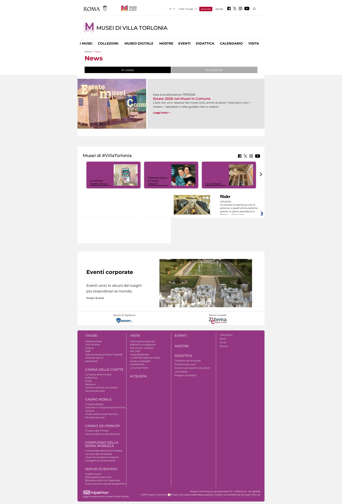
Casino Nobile (98, 399)
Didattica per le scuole (188, 360)
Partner (224, 346)
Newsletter (91, 361)
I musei (86, 43)
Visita (253, 43)
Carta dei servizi (94, 357)
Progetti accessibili (186, 375)
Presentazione (93, 341)
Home (88, 51)
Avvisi (223, 342)
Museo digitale (139, 43)
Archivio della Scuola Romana (102, 434)
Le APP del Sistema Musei (98, 182)
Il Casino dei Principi (97, 430)
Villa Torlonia (92, 344)
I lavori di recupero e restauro (102, 457)
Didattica (205, 43)
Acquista (206, 8)
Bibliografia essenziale (98, 477)
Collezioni (108, 43)
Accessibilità (137, 364)
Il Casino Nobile (94, 404)
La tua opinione (139, 367)
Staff (87, 351)
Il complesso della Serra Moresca (104, 450)
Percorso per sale (95, 390)
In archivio (214, 70)
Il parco (89, 347)
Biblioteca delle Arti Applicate (102, 480)
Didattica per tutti (185, 364)
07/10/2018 (239, 208)
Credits (218, 494)
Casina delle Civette (104, 369)
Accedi (219, 8)
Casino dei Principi (102, 426)
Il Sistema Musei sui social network (157, 180)
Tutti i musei (186, 8)
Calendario (231, 43)
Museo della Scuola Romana (101, 414)
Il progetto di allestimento (100, 460)
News (223, 338)
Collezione (91, 377)
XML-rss (256, 494)
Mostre (166, 43)
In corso (139, 70)
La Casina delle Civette (98, 374)
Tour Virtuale (213, 183)
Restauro (90, 384)
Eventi (184, 43)
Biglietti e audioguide (143, 344)
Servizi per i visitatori (142, 347)
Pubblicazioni (93, 473)
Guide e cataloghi (140, 361)
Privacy (174, 494)
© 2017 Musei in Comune (153, 494)
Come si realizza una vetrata (101, 387)
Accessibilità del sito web (237, 494)
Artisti (88, 381)
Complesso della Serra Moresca (101, 444)
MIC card (135, 351)
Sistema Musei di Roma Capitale (104, 354)
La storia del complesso (98, 453)
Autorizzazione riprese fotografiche (105, 483)
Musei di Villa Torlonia (131, 28)
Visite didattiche (139, 354)
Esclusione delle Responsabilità (196, 494)
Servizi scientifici (101, 469)
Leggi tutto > (161, 112)
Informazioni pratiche (142, 341)
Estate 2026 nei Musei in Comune (182, 99)
